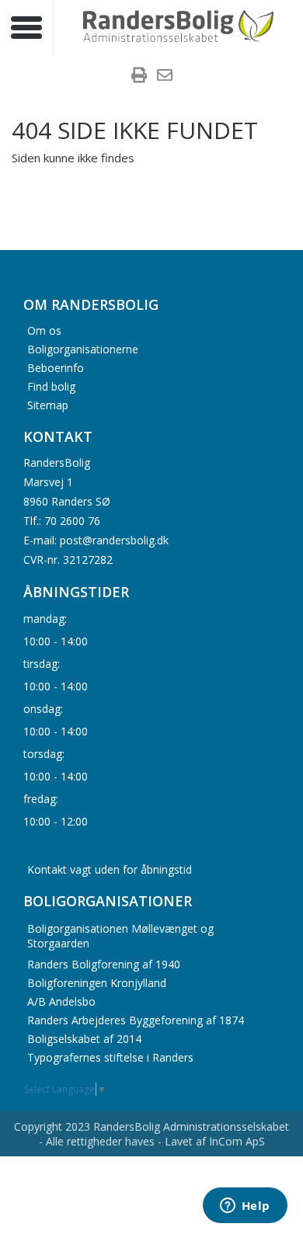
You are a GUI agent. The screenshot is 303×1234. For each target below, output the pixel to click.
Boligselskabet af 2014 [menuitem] (84, 1038)
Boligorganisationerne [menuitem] (82, 348)
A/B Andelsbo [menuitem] (61, 1001)
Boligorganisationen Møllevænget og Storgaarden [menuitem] (120, 936)
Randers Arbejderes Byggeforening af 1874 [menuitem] (135, 1020)
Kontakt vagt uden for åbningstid (109, 869)
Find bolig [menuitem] (51, 385)
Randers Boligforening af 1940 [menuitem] (103, 964)
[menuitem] (139, 77)
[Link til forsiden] (178, 27)
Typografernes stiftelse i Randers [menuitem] (110, 1057)
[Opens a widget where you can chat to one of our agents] (244, 1206)
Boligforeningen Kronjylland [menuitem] (96, 982)
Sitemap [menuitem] (47, 404)
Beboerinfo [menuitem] (55, 367)
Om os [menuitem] (44, 329)
